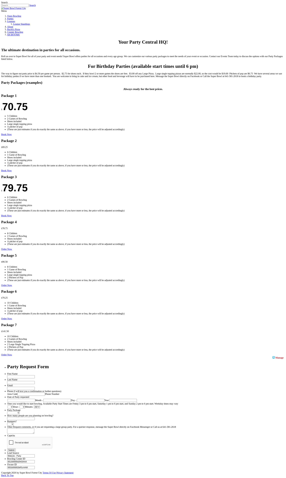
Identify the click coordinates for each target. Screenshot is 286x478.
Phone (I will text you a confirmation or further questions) (34, 391)
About (10, 26)
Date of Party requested (18, 397)
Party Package (14, 410)
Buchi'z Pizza (13, 29)
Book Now (6, 134)
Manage (279, 357)
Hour (15, 407)
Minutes (29, 407)
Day (73, 400)
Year (106, 400)
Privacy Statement (64, 472)
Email (10, 385)
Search (32, 5)
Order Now (6, 249)
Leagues (11, 21)
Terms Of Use (49, 472)
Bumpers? (12, 421)
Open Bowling (14, 16)
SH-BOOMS (13, 34)
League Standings (21, 24)
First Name (12, 374)
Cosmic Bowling (15, 32)
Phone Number (52, 394)
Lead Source (13, 453)
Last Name (12, 379)
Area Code (12, 394)
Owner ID (12, 464)
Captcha (11, 435)
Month (38, 400)
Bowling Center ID (16, 458)
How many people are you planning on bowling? (30, 415)
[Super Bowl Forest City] (13, 8)
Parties (10, 18)
